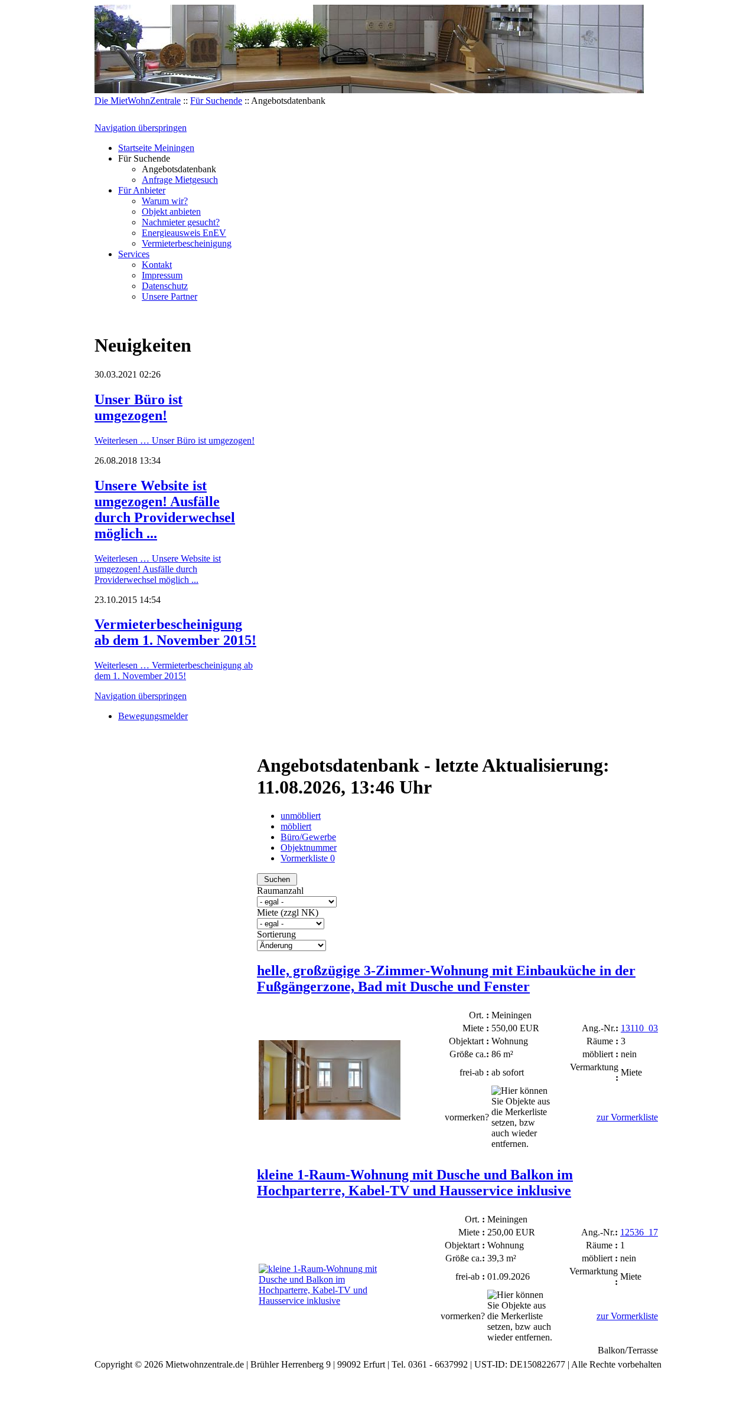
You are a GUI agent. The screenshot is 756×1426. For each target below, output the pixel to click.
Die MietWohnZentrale (137, 101)
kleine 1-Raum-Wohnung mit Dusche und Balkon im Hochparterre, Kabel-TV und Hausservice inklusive (415, 1182)
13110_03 (639, 1028)
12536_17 (639, 1232)
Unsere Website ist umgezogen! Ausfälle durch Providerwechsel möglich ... (164, 509)
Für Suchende (216, 101)
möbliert (296, 826)
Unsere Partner (169, 296)
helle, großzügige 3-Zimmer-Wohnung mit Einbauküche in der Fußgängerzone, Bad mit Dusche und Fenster (446, 978)
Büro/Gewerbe (308, 837)
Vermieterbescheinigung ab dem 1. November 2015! (175, 632)
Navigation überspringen (140, 128)
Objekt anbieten (171, 211)
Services (133, 254)
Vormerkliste (308, 858)
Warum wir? (165, 201)
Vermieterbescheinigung (187, 243)
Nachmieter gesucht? (181, 222)
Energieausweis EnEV (184, 233)
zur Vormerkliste (627, 1117)
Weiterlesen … (174, 440)
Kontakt (157, 265)
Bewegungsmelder (153, 716)
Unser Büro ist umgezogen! (138, 407)
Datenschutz (165, 286)
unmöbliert (301, 816)
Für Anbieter (141, 190)
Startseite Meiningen (156, 148)
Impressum (162, 275)
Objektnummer (309, 848)
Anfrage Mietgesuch (180, 180)
